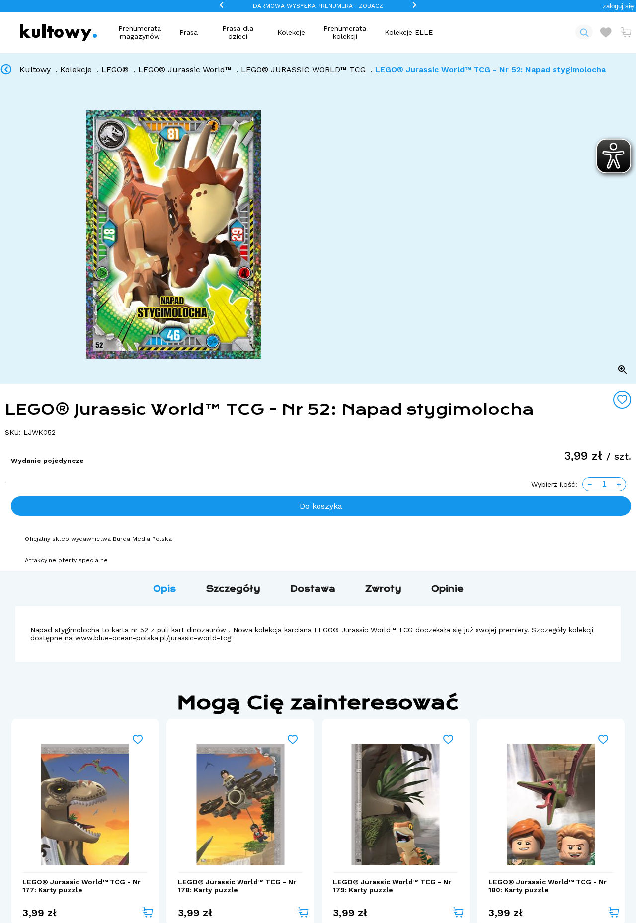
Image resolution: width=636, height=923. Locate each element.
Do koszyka (321, 506)
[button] (618, 6)
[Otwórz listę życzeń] (605, 32)
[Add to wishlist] (622, 400)
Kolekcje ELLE (409, 32)
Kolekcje (291, 32)
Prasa (188, 32)
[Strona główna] (58, 32)
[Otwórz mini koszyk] (626, 32)
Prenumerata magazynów (139, 32)
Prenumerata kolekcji (344, 32)
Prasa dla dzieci (237, 32)
